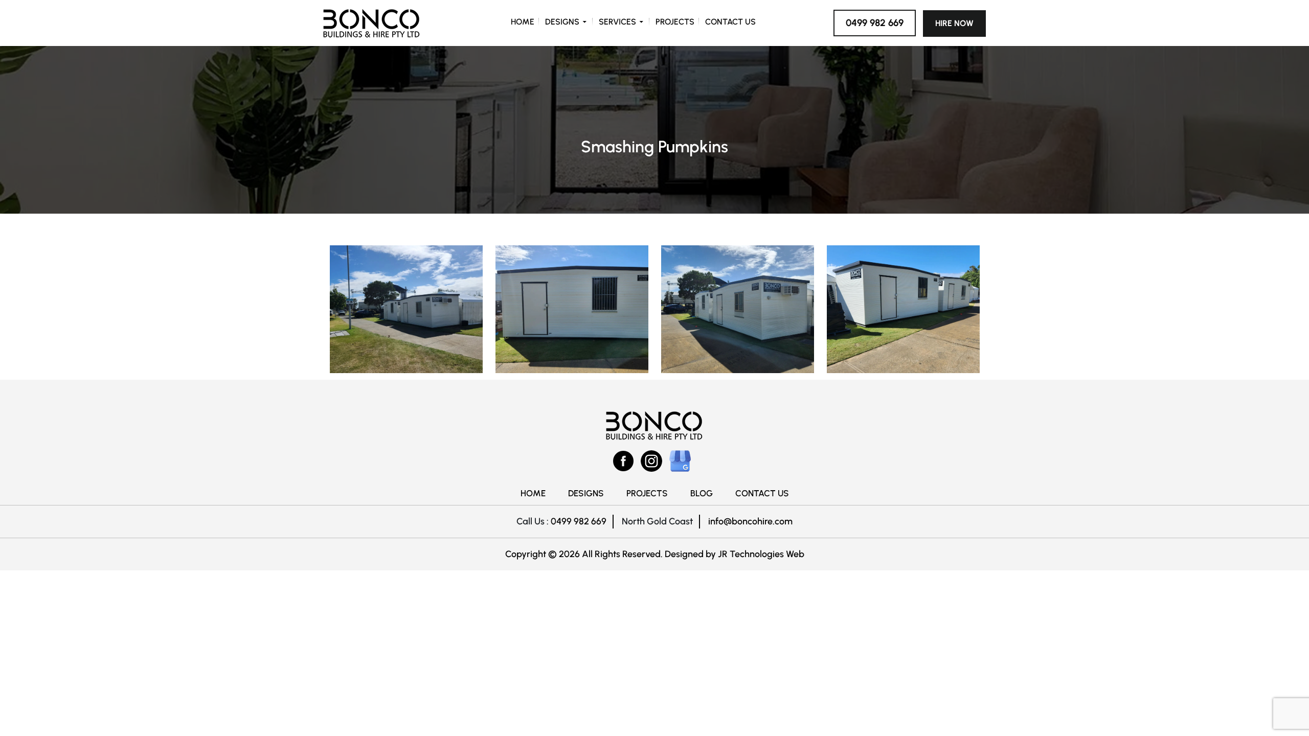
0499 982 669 (875, 23)
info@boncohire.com (750, 521)
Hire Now (954, 23)
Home (522, 22)
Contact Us (730, 22)
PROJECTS (647, 493)
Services (617, 22)
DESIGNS (586, 493)
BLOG (701, 493)
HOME (533, 493)
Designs (562, 22)
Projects (675, 22)
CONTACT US (762, 493)
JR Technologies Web (761, 554)
